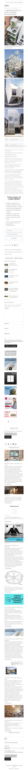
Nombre (6, 323)
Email (6, 328)
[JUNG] (10, 378)
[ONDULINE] (10, 414)
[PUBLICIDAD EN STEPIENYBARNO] (10, 353)
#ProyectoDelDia (17, 249)
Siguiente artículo (18, 258)
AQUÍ (16, 139)
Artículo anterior (9, 258)
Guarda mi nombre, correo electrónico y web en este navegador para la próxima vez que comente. (13, 341)
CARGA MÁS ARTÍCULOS (14, 732)
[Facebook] (12, 245)
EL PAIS (10, 254)
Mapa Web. (11, 768)
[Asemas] (14, 0)
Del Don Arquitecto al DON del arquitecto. (13, 587)
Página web (6, 333)
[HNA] (10, 403)
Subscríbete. (16, 768)
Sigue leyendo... (9, 484)
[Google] (17, 245)
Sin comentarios (15, 8)
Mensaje (6, 308)
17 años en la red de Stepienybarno (12, 517)
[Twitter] (15, 245)
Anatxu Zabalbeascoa (10, 46)
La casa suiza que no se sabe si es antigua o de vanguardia (13, 290)
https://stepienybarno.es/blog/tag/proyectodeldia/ (19, 145)
